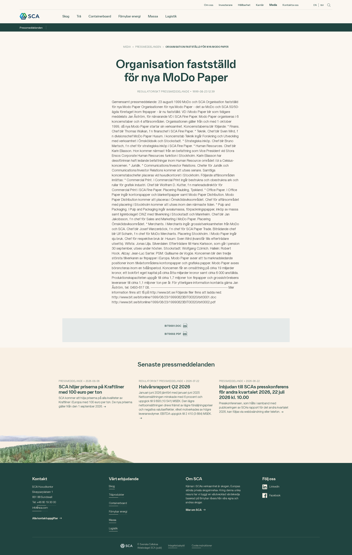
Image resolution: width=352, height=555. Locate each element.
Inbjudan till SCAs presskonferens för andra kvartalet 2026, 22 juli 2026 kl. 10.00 (254, 392)
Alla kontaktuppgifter (45, 518)
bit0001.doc (173, 325)
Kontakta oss (290, 4)
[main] (176, 247)
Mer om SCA (194, 509)
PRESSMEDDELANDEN (148, 46)
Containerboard (100, 16)
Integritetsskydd (176, 545)
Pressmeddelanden (31, 27)
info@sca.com (40, 508)
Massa (153, 16)
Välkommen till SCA (29, 16)
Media (273, 4)
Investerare (225, 4)
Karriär (260, 4)
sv (322, 5)
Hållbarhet (244, 4)
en (315, 5)
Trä (79, 16)
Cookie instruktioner (202, 545)
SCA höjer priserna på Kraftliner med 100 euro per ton (91, 389)
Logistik (171, 16)
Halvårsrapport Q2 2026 (164, 386)
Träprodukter (116, 495)
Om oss (208, 4)
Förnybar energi (129, 16)
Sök (328, 5)
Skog (65, 16)
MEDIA (127, 46)
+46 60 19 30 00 (46, 502)
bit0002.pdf (173, 333)
